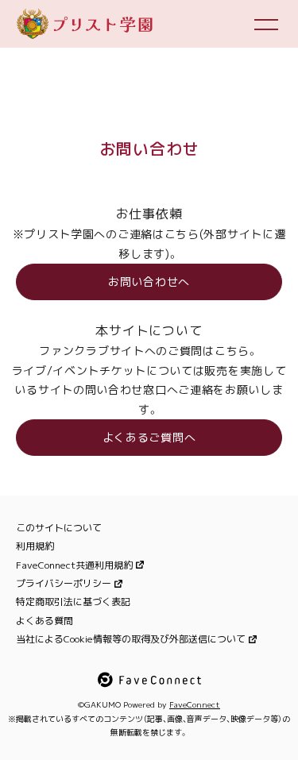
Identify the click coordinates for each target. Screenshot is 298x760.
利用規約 (35, 546)
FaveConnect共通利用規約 (74, 565)
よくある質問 (44, 620)
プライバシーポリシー (63, 583)
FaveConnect (194, 704)
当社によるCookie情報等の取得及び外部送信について (131, 639)
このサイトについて (59, 527)
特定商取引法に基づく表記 (73, 601)
